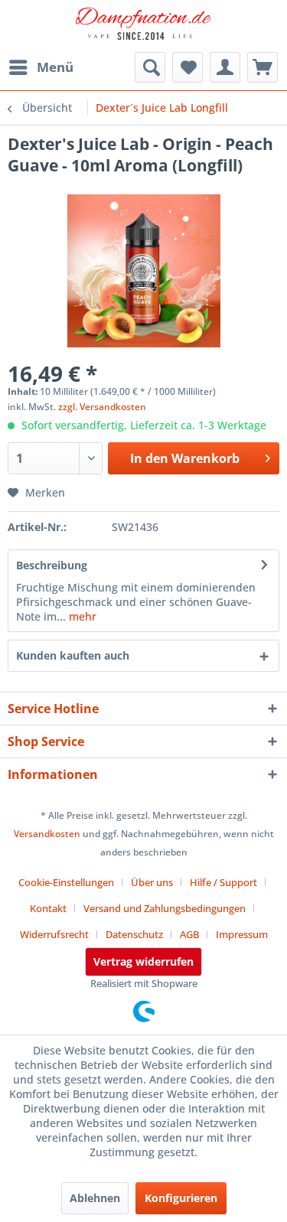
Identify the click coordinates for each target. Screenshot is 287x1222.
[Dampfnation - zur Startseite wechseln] (144, 27)
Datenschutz (134, 934)
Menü (55, 67)
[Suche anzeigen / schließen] (150, 67)
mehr (81, 616)
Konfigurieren (181, 1198)
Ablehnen (95, 1198)
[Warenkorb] (262, 67)
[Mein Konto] (225, 67)
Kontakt (48, 908)
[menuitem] (40, 67)
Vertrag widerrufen (143, 961)
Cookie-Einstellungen (66, 882)
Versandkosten (47, 833)
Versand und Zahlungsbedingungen (164, 908)
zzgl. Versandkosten (102, 406)
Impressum (242, 934)
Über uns (152, 882)
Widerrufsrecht (54, 934)
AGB (189, 934)
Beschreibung (51, 565)
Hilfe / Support (223, 882)
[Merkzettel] (187, 67)
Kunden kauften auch (72, 655)
